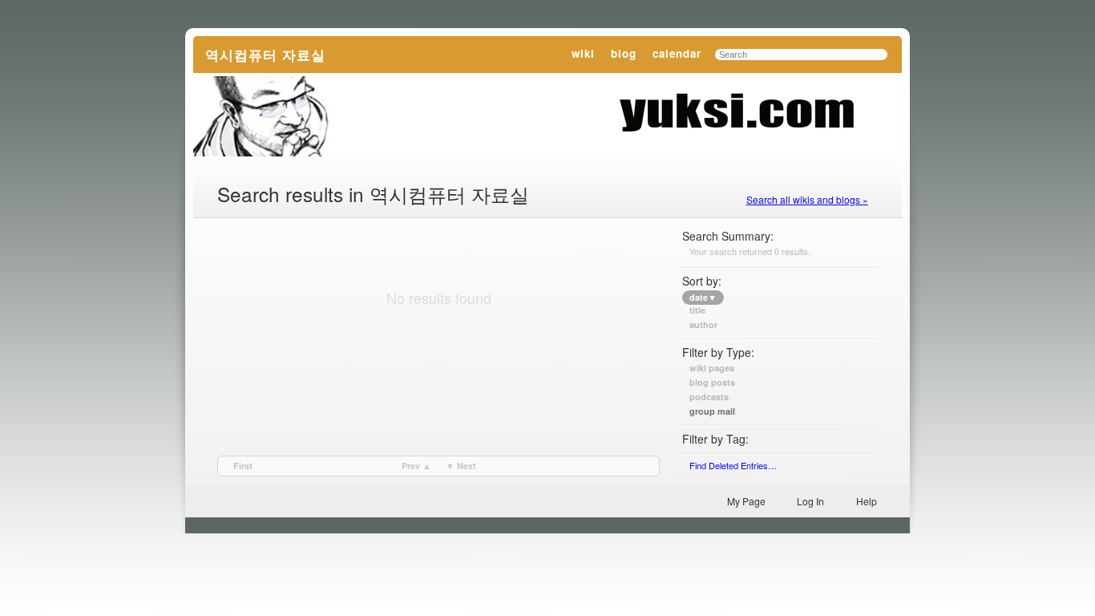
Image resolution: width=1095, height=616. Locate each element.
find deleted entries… (733, 465)
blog (623, 53)
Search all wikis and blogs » (807, 199)
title (697, 310)
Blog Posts (712, 382)
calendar (677, 53)
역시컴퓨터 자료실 (265, 54)
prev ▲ (416, 466)
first (243, 466)
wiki (583, 53)
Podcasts (709, 397)
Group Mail (712, 411)
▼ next (461, 466)
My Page (746, 501)
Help (866, 501)
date (703, 297)
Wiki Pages (711, 368)
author (703, 324)
